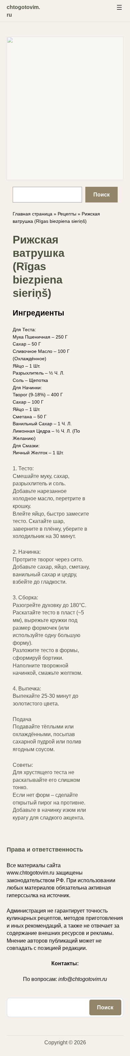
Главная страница (32, 213)
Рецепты (67, 213)
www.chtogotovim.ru (30, 873)
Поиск (101, 194)
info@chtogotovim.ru (82, 979)
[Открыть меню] (119, 7)
